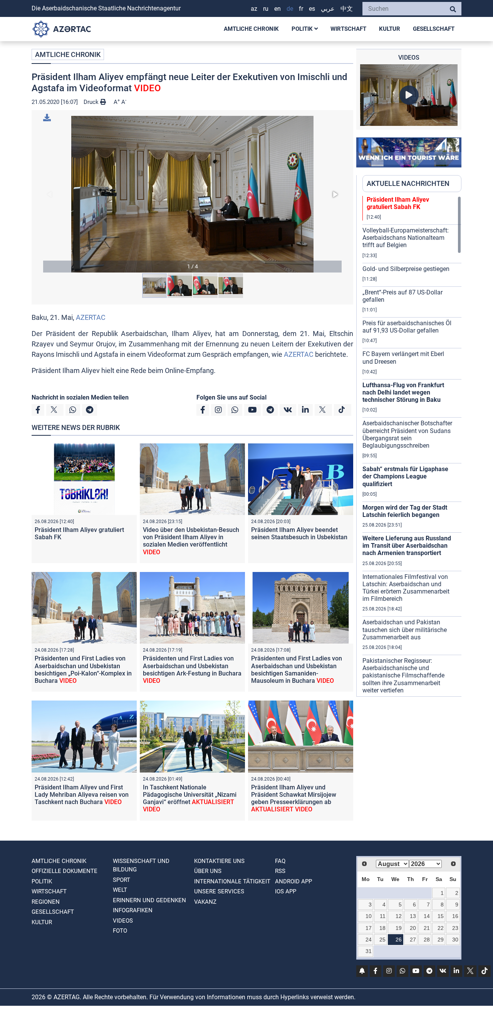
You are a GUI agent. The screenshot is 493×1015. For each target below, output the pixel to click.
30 (455, 939)
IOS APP (285, 891)
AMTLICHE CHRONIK (251, 28)
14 (427, 916)
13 (413, 916)
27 (413, 939)
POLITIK (303, 28)
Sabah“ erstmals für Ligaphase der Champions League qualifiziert (405, 476)
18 (382, 928)
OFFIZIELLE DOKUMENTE (64, 871)
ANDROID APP (293, 881)
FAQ (280, 861)
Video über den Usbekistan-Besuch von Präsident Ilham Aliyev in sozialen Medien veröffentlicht (191, 541)
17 (369, 928)
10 (369, 916)
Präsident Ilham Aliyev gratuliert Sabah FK (398, 203)
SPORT (121, 879)
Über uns (207, 871)
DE (290, 8)
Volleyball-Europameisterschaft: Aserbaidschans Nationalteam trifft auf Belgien (405, 238)
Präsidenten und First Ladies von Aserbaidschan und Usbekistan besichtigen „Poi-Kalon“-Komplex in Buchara (83, 669)
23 (455, 928)
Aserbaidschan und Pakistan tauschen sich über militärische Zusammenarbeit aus (404, 629)
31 (369, 951)
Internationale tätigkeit (232, 881)
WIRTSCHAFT (348, 28)
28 (427, 939)
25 (382, 939)
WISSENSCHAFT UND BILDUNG (141, 865)
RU (265, 8)
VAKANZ (205, 901)
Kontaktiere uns (219, 861)
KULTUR (389, 28)
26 (399, 939)
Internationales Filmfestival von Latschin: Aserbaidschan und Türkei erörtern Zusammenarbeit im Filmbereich (405, 588)
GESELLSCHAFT (433, 28)
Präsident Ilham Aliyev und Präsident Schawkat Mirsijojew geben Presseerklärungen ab (293, 798)
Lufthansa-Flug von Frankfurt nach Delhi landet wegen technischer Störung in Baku (403, 392)
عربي (328, 8)
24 (369, 939)
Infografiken (133, 910)
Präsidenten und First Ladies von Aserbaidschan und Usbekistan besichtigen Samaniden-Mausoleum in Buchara (296, 669)
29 (441, 939)
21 (427, 928)
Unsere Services (219, 891)
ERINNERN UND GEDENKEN (149, 900)
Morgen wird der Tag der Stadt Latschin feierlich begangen (404, 511)
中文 (346, 8)
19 (399, 928)
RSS (280, 871)
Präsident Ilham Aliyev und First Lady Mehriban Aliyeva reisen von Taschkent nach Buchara (82, 795)
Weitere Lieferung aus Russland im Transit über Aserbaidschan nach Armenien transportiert (406, 546)
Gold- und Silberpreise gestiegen (405, 269)
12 (399, 916)
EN (277, 8)
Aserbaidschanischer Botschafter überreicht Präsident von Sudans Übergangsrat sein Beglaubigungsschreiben (407, 434)
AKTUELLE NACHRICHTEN (408, 183)
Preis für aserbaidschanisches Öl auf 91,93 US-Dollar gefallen (406, 326)
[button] (192, 194)
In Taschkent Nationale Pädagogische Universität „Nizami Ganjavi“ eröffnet (189, 798)
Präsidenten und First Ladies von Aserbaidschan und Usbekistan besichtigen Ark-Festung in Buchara (192, 669)
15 (441, 916)
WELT (120, 889)
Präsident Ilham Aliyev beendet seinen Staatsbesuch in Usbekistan (299, 533)
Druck (92, 102)
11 (383, 916)
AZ (254, 8)
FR (301, 8)
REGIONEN (46, 901)
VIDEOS (123, 920)
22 (441, 928)
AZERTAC (91, 317)
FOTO (120, 930)
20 (413, 928)
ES (312, 8)
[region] (411, 446)
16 (455, 916)
